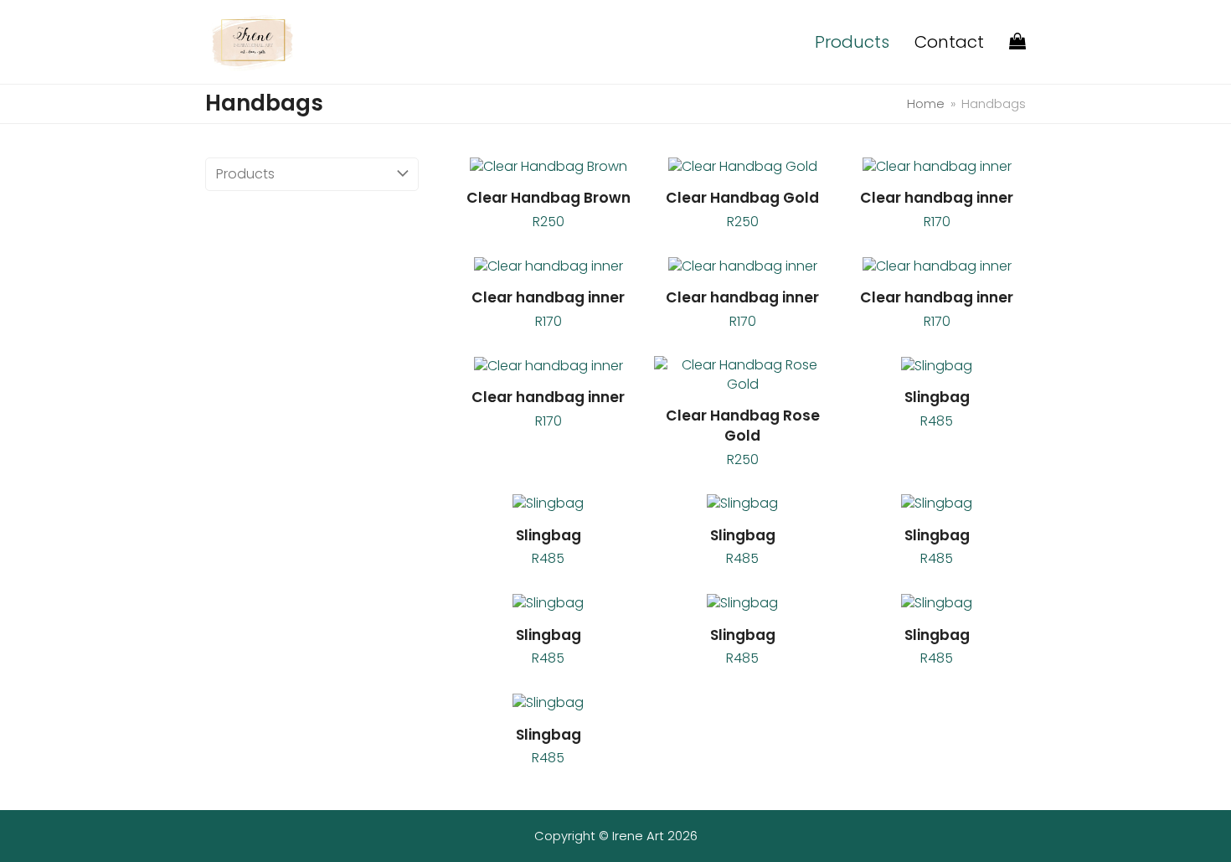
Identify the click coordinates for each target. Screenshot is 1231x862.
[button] (1017, 42)
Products (245, 173)
